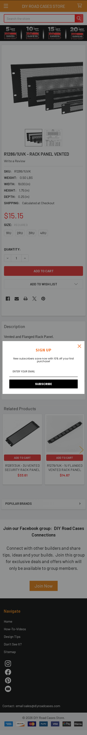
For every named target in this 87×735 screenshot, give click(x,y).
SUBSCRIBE (43, 384)
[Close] (79, 346)
